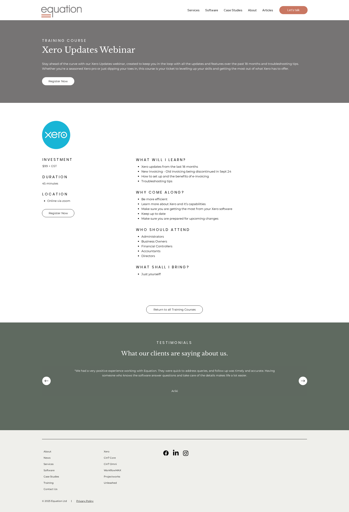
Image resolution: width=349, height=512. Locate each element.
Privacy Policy (85, 501)
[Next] (303, 381)
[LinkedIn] (175, 453)
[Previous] (46, 381)
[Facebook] (165, 453)
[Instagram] (185, 453)
